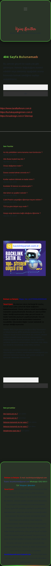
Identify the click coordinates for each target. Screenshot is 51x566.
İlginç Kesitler (25, 29)
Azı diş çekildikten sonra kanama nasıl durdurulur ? (22, 152)
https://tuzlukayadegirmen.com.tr (16, 112)
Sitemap (28, 116)
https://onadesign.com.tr (12, 116)
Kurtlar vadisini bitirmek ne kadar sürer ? (18, 179)
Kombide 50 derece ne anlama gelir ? (17, 186)
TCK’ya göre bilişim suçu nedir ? (15, 206)
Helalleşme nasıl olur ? (12, 431)
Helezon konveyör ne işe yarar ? (15, 422)
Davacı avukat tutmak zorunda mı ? (16, 173)
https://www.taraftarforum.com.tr (15, 108)
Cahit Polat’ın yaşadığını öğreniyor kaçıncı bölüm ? (22, 200)
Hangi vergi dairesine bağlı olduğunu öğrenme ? (22, 213)
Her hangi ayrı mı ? (10, 414)
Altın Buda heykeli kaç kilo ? (14, 159)
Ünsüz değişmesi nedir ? (12, 166)
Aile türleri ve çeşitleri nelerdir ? (15, 193)
